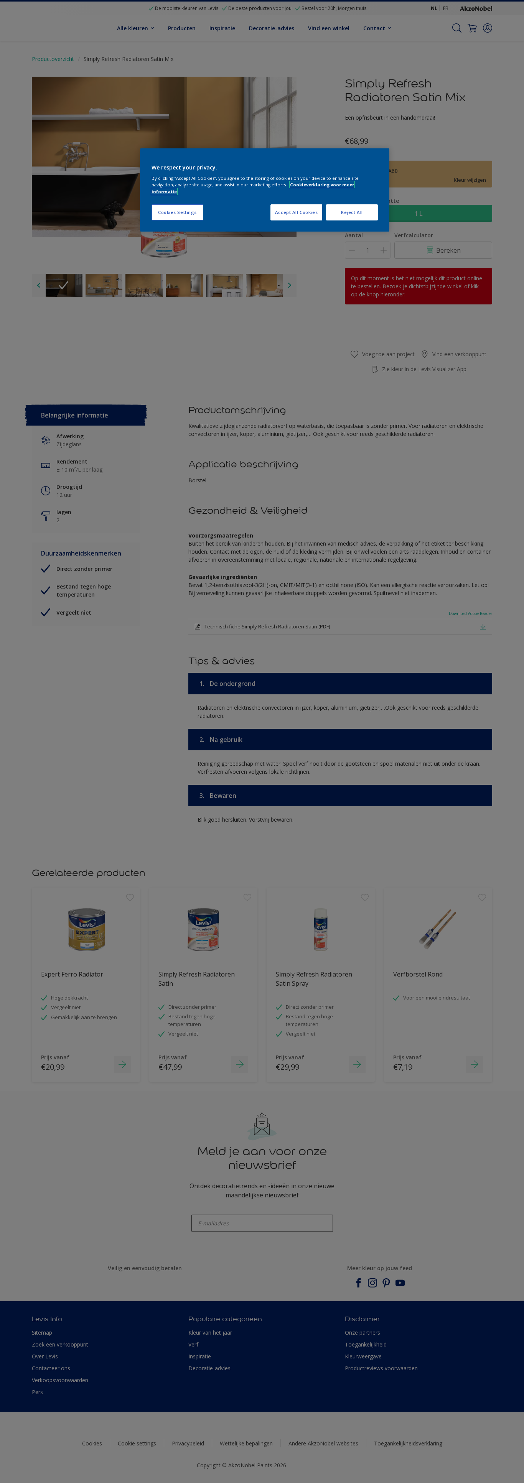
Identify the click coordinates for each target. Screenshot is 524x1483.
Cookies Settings (177, 212)
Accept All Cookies (296, 212)
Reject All (352, 212)
